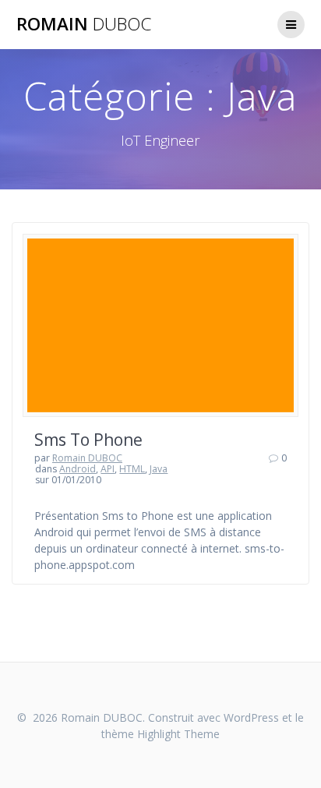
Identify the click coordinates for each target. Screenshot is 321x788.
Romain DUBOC (87, 458)
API (108, 468)
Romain (83, 24)
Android (77, 468)
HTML (132, 468)
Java (159, 468)
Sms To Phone (88, 440)
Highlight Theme (178, 733)
